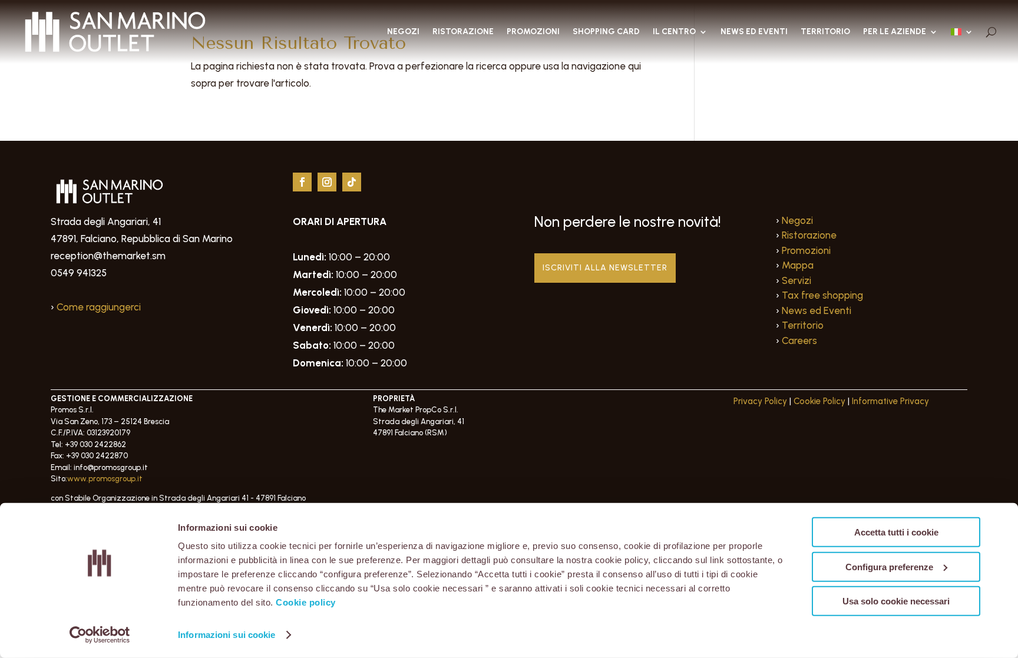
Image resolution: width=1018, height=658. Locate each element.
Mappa (798, 265)
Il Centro (674, 32)
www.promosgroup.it (105, 478)
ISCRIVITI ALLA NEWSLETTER (605, 268)
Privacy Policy (760, 401)
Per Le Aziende (894, 32)
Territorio (825, 32)
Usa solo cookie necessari (896, 601)
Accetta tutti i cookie (896, 532)
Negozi (403, 32)
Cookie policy (306, 602)
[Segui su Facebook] (302, 182)
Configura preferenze (889, 566)
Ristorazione (463, 32)
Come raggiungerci (99, 307)
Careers (799, 340)
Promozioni (533, 32)
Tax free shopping (822, 295)
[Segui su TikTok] (351, 182)
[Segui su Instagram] (327, 182)
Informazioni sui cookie (226, 635)
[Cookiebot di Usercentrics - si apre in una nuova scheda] (99, 635)
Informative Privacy (890, 401)
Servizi (796, 280)
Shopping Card (606, 32)
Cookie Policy (819, 401)
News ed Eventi (754, 32)
